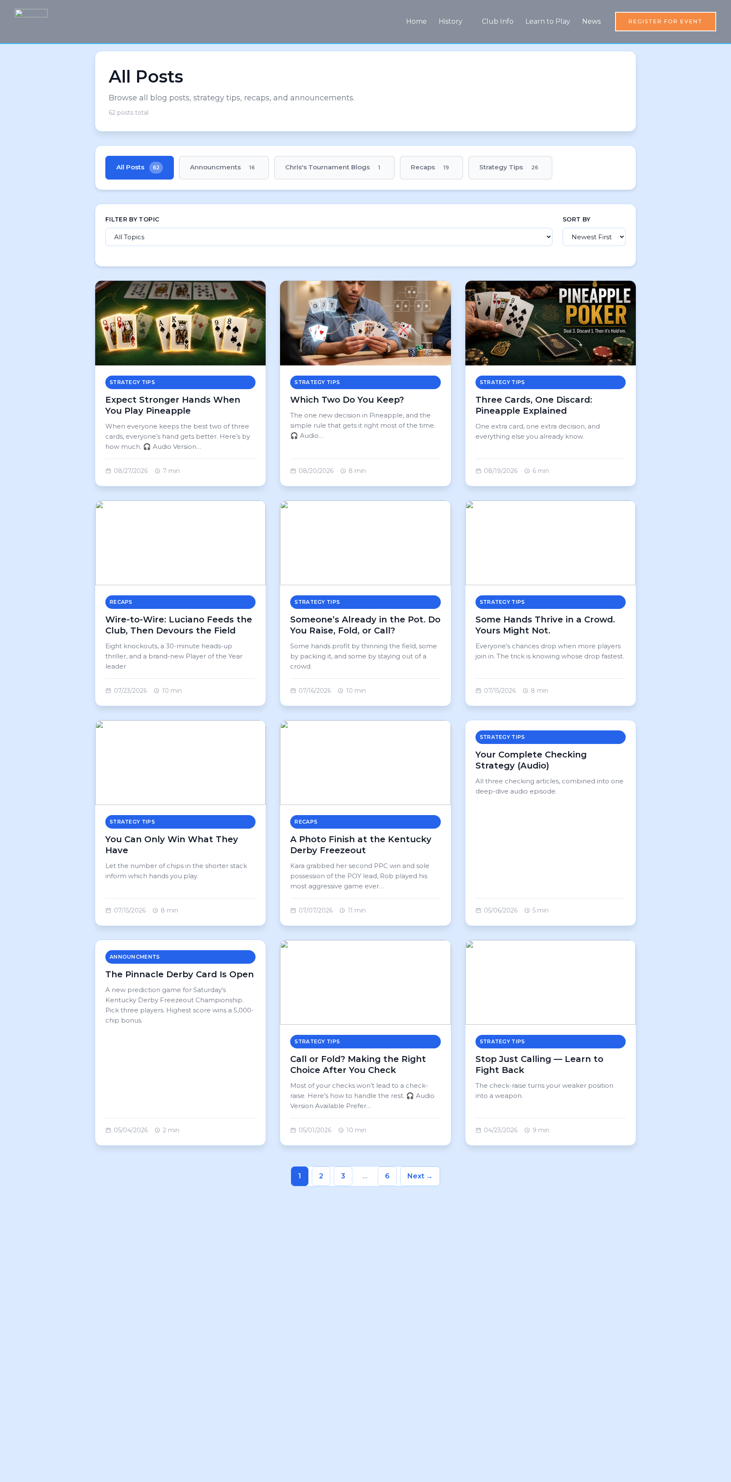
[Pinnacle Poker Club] (31, 21)
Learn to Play (547, 21)
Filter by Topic (132, 219)
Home (416, 21)
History (450, 21)
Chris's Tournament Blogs (332, 167)
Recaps (430, 167)
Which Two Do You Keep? (347, 400)
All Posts (137, 167)
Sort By (576, 219)
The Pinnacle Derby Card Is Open (179, 974)
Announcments (222, 167)
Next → (420, 1176)
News (591, 21)
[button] (665, 21)
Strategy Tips (508, 167)
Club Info (498, 21)
